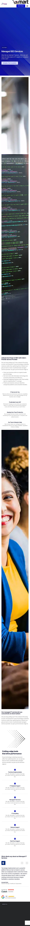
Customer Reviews (10, 898)
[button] (27, 6)
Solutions (4, 47)
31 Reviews (10, 891)
